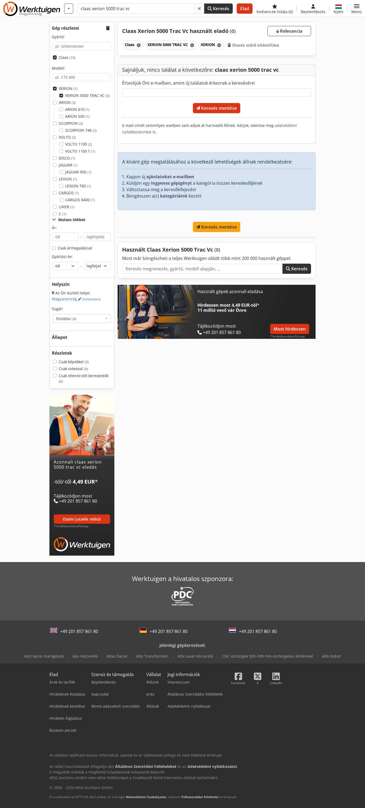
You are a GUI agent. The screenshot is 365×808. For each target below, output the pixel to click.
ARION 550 (77, 116)
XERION (68, 88)
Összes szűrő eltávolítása (255, 45)
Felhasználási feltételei (200, 797)
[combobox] (82, 318)
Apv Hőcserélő (85, 656)
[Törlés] (199, 8)
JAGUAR (68, 165)
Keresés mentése (218, 108)
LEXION (68, 178)
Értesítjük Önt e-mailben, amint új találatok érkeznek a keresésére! (188, 83)
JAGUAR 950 (78, 172)
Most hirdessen (290, 329)
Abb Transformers (152, 656)
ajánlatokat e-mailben (170, 177)
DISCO (67, 158)
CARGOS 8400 (80, 199)
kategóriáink (174, 196)
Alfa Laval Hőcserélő (195, 656)
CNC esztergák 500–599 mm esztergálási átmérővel (267, 656)
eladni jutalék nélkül (82, 519)
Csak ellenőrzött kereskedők (83, 378)
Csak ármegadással (75, 248)
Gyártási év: (62, 256)
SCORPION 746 (81, 130)
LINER (66, 206)
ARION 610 (77, 109)
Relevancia (290, 31)
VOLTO (67, 137)
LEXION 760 (78, 185)
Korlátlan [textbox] (66, 318)
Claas (67, 57)
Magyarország (76, 298)
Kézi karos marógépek (44, 656)
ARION (67, 102)
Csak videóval (73, 368)
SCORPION (71, 123)
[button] (356, 8)
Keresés (220, 9)
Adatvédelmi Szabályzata (146, 797)
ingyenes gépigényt (171, 183)
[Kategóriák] (68, 8)
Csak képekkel (74, 361)
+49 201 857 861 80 (79, 631)
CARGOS (69, 192)
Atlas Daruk (117, 656)
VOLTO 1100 (78, 144)
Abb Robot (331, 656)
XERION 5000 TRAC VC (87, 95)
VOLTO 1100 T (80, 151)
